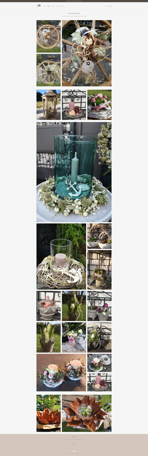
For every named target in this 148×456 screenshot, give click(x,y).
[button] (48, 6)
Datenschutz (80, 439)
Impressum (72, 439)
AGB (76, 439)
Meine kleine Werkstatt (72, 453)
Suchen (67, 439)
